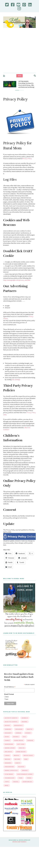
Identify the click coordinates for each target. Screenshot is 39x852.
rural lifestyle (11, 770)
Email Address (9, 687)
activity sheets (11, 718)
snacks (25, 770)
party (17, 763)
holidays (8, 751)
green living (10, 748)
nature (17, 759)
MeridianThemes (19, 842)
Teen (20, 778)
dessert (8, 733)
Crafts (29, 729)
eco (24, 736)
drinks (16, 736)
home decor (21, 751)
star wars (9, 774)
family (7, 740)
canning (8, 729)
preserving (9, 766)
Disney (28, 733)
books (7, 725)
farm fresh (18, 740)
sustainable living (24, 774)
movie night (28, 755)
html (7, 697)
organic (8, 763)
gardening (9, 744)
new (25, 759)
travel (16, 781)
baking (24, 721)
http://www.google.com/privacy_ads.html (16, 280)
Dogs (7, 736)
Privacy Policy (27, 159)
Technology (9, 778)
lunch (7, 755)
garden (30, 740)
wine (6, 785)
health (21, 748)
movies (7, 759)
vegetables (27, 781)
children (18, 729)
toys (7, 781)
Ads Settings (16, 380)
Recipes (21, 766)
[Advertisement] (19, 52)
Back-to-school (11, 721)
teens (29, 778)
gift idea (20, 744)
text (7, 699)
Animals (25, 718)
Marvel (16, 755)
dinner (18, 733)
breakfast (18, 725)
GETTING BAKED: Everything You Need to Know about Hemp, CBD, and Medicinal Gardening (26, 84)
